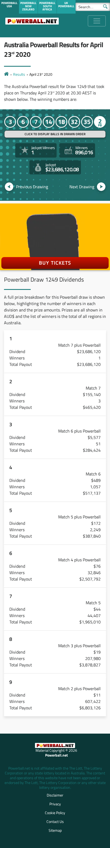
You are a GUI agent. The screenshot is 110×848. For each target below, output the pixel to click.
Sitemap (55, 830)
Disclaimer (55, 795)
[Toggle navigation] (97, 20)
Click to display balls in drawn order (55, 134)
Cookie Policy (55, 812)
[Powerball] (6, 74)
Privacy (55, 804)
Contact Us (55, 821)
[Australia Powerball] (32, 21)
